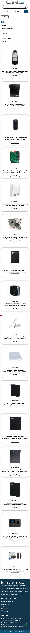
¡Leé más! (15, 75)
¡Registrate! (4, 613)
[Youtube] (15, 599)
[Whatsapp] (7, 599)
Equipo (2, 606)
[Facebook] (2, 599)
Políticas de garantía (6, 611)
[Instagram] (5, 599)
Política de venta (5, 608)
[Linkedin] (10, 599)
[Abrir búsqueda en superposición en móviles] (15, 7)
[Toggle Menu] (26, 11)
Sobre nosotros (5, 604)
